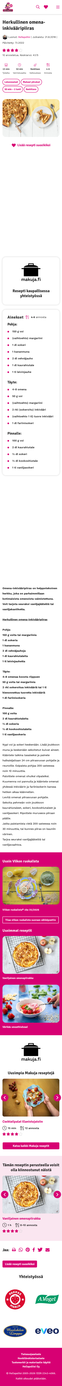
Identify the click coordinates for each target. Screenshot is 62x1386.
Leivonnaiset (11, 81)
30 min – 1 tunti (12, 89)
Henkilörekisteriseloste (31, 1358)
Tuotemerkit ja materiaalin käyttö (31, 1362)
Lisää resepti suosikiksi (20, 1264)
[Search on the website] (38, 7)
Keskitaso (31, 89)
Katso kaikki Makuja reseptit (31, 1146)
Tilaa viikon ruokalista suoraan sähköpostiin (30, 920)
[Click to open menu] (58, 7)
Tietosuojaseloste (31, 1354)
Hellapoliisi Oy (31, 1366)
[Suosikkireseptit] (46, 7)
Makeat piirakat (31, 81)
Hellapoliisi (24, 37)
